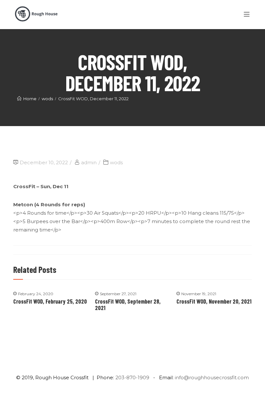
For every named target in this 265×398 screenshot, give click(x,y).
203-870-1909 (132, 377)
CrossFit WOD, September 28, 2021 (128, 304)
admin (89, 162)
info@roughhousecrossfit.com (212, 377)
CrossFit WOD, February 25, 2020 (50, 301)
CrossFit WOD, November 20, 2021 (213, 301)
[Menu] (248, 14)
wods (116, 162)
